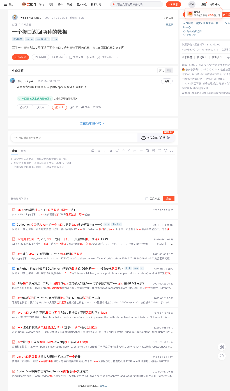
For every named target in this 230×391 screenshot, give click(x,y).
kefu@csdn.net (210, 49)
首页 (14, 24)
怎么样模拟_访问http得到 (57, 327)
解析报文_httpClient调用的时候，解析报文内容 (58, 298)
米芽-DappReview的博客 (26, 331)
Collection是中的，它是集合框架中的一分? (59, 224)
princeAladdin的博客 (24, 214)
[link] (14, 24)
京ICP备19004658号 (194, 64)
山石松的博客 (19, 346)
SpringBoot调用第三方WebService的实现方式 (52, 371)
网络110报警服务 (215, 78)
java (54, 39)
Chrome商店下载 (191, 83)
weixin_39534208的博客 (26, 243)
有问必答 (26, 24)
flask (128, 268)
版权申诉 (187, 88)
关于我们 (187, 57)
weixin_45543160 (30, 17)
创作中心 (215, 4)
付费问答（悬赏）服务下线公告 (201, 23)
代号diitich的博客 (22, 375)
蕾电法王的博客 (21, 361)
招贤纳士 (202, 57)
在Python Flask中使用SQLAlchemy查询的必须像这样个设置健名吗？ (70, 268)
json (136, 268)
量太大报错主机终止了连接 (49, 356)
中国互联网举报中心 (193, 78)
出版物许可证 (200, 88)
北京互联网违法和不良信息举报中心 (202, 74)
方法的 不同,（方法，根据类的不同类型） (62, 312)
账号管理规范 (210, 83)
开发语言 (116, 224)
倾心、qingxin (26, 81)
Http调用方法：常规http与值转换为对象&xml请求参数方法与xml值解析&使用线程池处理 (94, 283)
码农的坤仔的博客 (22, 287)
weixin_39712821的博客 (26, 317)
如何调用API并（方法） (47, 210)
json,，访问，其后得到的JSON (62, 239)
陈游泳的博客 (19, 302)
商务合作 (217, 57)
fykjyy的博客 (19, 258)
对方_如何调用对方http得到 (49, 254)
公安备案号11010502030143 (202, 69)
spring (29, 39)
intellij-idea (42, 39)
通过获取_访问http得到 (52, 342)
